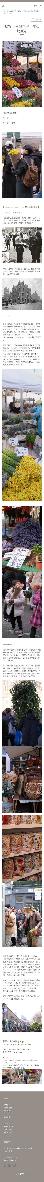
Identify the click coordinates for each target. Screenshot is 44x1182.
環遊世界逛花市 (23, 11)
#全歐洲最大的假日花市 (12, 212)
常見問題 (7, 1123)
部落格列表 (12, 11)
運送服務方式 (8, 1126)
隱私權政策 (8, 1132)
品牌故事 (7, 1105)
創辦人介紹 (8, 1107)
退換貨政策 (8, 1129)
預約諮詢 (7, 1110)
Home (4, 11)
